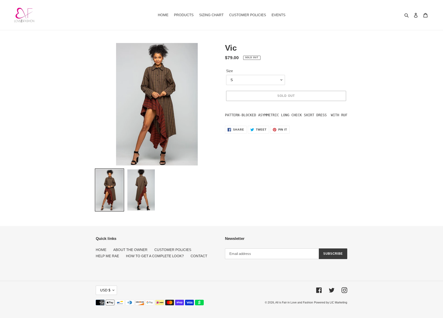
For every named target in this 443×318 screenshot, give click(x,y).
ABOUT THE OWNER (130, 250)
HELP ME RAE (107, 256)
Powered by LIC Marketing (330, 302)
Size (229, 71)
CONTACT (199, 256)
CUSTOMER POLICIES (172, 250)
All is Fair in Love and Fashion (294, 302)
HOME (101, 250)
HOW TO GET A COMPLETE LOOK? (155, 256)
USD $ (105, 290)
